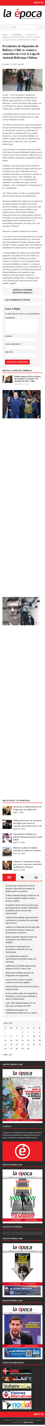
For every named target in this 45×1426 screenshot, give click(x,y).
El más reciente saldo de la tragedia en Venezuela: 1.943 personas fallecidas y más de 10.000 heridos (22, 996)
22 (23, 1044)
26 (5, 1048)
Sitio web (9, 352)
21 (17, 1044)
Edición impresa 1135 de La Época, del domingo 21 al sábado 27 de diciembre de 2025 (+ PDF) (27, 379)
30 (28, 1048)
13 (11, 1040)
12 (5, 1040)
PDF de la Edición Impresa (17, 371)
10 (34, 1036)
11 (40, 1036)
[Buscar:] (22, 27)
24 (34, 1044)
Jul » (11, 1054)
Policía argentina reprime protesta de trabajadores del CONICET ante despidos (21, 940)
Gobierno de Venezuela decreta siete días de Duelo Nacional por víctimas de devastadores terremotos (22, 930)
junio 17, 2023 (11, 64)
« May (5, 1054)
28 (17, 1048)
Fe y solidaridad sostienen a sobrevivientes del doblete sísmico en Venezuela (21, 959)
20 (11, 1044)
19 (5, 1044)
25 (40, 1044)
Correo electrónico (12, 344)
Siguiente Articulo (22, 292)
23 (28, 1044)
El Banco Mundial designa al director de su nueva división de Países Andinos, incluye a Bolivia (22, 898)
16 (28, 1040)
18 (40, 1040)
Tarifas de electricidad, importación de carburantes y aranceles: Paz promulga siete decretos (22, 920)
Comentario (10, 317)
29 (23, 1048)
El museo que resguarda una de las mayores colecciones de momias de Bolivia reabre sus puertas (20, 888)
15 (23, 1040)
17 (34, 1040)
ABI (22, 64)
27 (11, 1048)
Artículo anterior (22, 290)
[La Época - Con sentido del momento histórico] (22, 14)
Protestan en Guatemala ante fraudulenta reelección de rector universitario (19, 949)
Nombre (8, 336)
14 (17, 1040)
